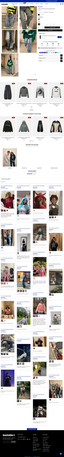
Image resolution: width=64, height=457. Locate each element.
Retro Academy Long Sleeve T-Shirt (56, 103)
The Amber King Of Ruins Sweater (56, 137)
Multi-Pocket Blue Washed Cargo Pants (55, 337)
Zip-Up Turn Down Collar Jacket (55, 186)
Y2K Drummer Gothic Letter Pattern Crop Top (23, 186)
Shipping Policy (45, 444)
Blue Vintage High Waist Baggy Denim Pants (50, 35)
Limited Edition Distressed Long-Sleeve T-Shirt (40, 103)
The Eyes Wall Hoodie (40, 331)
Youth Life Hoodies (40, 292)
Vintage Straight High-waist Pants (23, 229)
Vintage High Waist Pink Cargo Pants (39, 253)
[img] (32, 173)
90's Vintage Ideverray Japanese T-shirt (6, 225)
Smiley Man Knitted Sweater (25, 376)
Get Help (46, 3)
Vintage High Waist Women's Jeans (22, 267)
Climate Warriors (46, 449)
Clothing (31, 3)
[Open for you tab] (61, 454)
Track (13, 4)
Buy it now (50, 30)
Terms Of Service (46, 437)
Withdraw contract (46, 450)
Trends (41, 3)
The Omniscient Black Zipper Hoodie (7, 137)
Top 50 (37, 3)
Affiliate (34, 442)
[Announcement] (32, 1)
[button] (40, 6)
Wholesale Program (36, 444)
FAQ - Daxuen (45, 442)
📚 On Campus (15, 3)
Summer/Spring (22, 3)
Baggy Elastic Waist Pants (9, 329)
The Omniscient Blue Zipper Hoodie (24, 137)
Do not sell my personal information (37, 450)
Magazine (34, 447)
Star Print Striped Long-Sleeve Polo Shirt (24, 103)
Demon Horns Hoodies (40, 185)
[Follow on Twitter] (20, 439)
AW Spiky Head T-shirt (8, 185)
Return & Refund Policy (47, 445)
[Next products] (61, 33)
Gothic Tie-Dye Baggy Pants (8, 103)
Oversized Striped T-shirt (57, 306)
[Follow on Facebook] (18, 439)
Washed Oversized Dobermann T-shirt (54, 376)
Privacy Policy (45, 439)
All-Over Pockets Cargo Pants (39, 219)
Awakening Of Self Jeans (40, 137)
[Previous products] (59, 33)
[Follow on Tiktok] (29, 439)
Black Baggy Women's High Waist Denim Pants (39, 357)
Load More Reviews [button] (32, 429)
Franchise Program (36, 445)
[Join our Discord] (23, 439)
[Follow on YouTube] (27, 439)
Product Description (46, 447)
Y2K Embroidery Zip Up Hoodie (38, 395)
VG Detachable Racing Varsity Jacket (7, 365)
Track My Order (35, 439)
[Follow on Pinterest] (25, 439)
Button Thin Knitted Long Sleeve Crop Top (23, 302)
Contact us (35, 437)
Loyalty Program (35, 440)
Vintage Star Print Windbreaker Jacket (54, 228)
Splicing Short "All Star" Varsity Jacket (55, 264)
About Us (44, 440)
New (27, 3)
